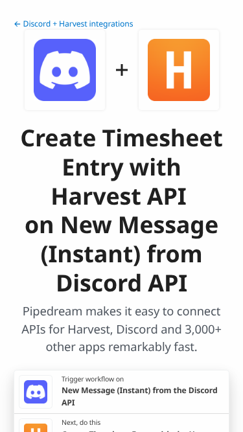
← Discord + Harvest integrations (73, 23)
